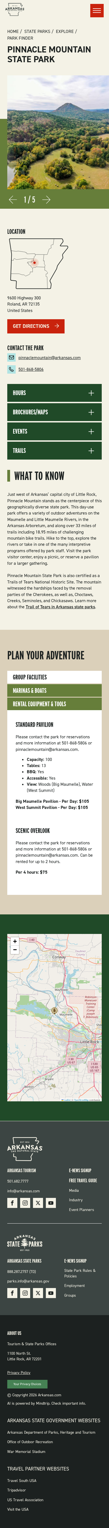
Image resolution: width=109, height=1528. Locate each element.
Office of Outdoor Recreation (30, 1442)
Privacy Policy (18, 1372)
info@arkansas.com (23, 1191)
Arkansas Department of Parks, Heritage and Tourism (51, 1432)
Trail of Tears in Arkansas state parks (60, 607)
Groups (70, 1295)
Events (20, 431)
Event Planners (81, 1209)
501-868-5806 (31, 369)
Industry (76, 1200)
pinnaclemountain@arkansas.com (49, 358)
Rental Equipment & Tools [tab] (39, 704)
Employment (74, 1285)
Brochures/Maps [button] (30, 412)
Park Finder (20, 38)
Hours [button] (19, 393)
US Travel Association (25, 1500)
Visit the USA (18, 1509)
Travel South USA (21, 1480)
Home (13, 31)
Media (74, 1190)
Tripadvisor (16, 1490)
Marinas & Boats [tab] (29, 690)
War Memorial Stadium (26, 1451)
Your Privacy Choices (27, 1384)
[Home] (14, 10)
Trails (19, 450)
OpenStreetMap (81, 1099)
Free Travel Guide (83, 1180)
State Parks (37, 31)
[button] (54, 1012)
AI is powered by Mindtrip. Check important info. (46, 1403)
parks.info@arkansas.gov (28, 1281)
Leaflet (66, 1099)
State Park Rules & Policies (80, 1273)
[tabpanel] (54, 802)
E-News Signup (80, 1170)
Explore (65, 31)
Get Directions (31, 326)
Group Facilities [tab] (30, 677)
